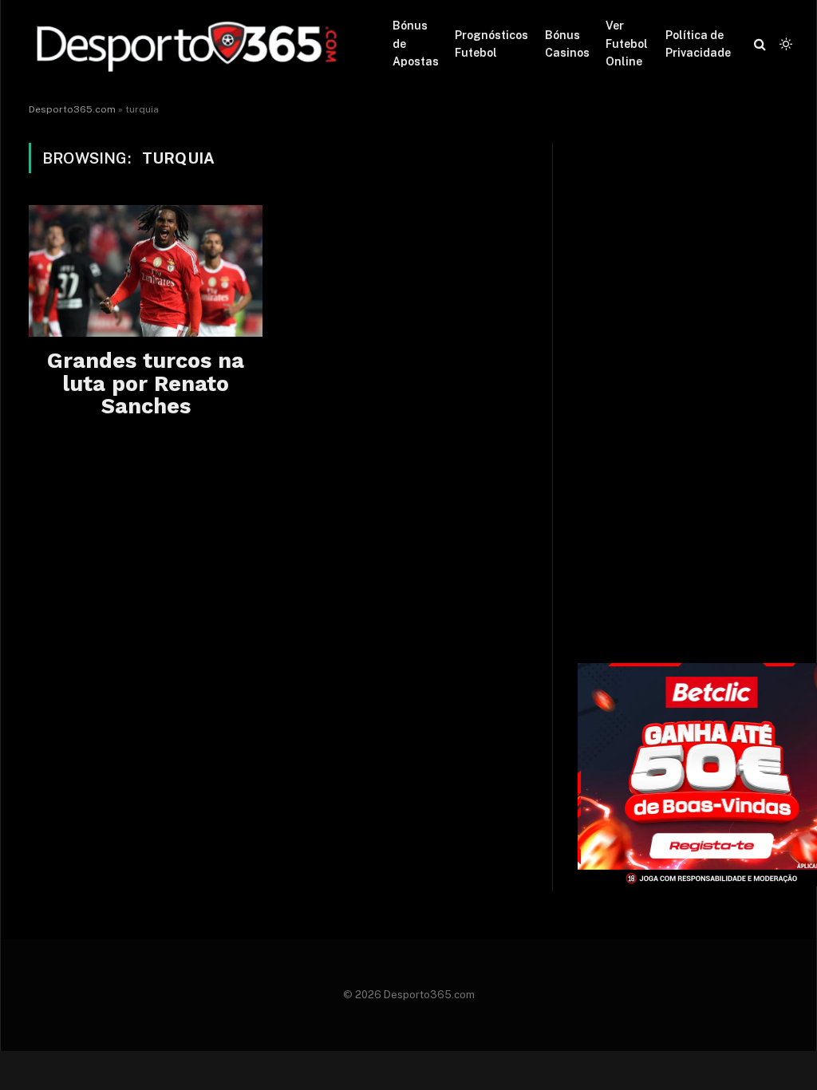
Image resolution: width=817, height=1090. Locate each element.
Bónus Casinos (567, 44)
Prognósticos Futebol (491, 44)
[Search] (760, 44)
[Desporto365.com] (191, 44)
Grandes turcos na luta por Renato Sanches (145, 383)
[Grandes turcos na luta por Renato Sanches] (145, 271)
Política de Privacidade (698, 44)
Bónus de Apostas (416, 43)
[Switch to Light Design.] (784, 44)
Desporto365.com (72, 109)
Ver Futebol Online (627, 43)
